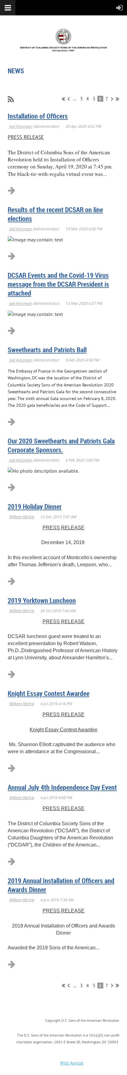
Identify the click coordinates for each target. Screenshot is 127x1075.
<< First (63, 99)
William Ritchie (21, 516)
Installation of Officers (38, 115)
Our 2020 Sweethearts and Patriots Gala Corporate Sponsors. (61, 445)
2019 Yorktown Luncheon (42, 600)
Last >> (117, 99)
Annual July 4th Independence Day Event (62, 787)
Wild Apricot (72, 1063)
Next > (112, 99)
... (74, 99)
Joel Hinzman (20, 126)
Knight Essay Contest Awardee (48, 693)
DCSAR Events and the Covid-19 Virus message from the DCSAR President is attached (58, 284)
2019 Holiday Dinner (35, 506)
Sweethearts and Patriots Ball (47, 349)
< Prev (68, 99)
